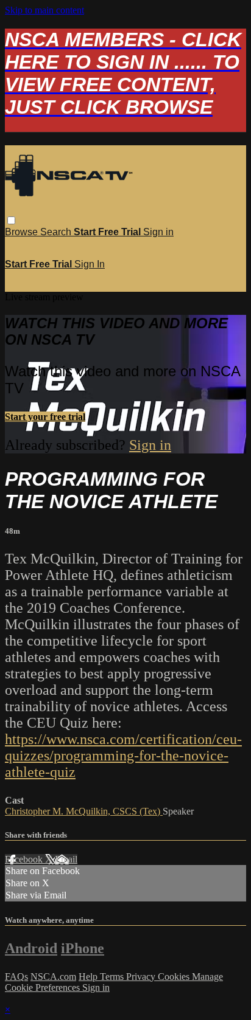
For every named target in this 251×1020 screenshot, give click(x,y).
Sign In (89, 264)
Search (57, 232)
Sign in (158, 232)
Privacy (142, 976)
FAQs (16, 976)
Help (89, 976)
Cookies (175, 976)
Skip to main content (44, 10)
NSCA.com (53, 976)
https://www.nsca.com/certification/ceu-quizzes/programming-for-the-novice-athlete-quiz (123, 755)
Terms (113, 976)
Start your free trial (45, 417)
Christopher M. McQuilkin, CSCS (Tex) (84, 811)
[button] (11, 220)
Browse (22, 232)
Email (66, 859)
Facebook (25, 859)
